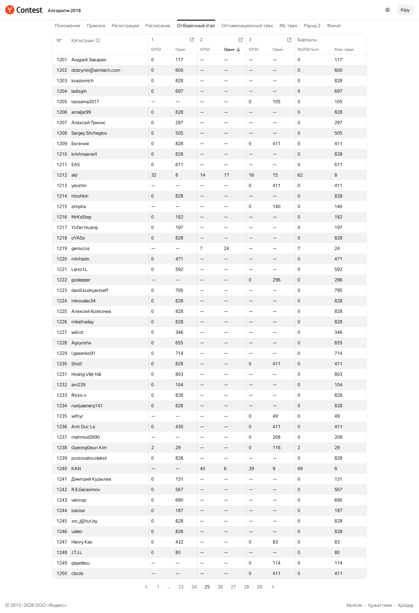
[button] (85, 40)
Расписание (158, 25)
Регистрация (125, 25)
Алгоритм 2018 (64, 10)
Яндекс (56, 605)
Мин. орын (344, 49)
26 (220, 586)
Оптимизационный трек (247, 25)
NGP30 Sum (308, 49)
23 (181, 586)
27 (233, 586)
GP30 (156, 49)
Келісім (354, 605)
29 (259, 586)
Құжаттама (380, 605)
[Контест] (24, 9)
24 (194, 586)
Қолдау (406, 605)
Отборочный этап (196, 25)
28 (246, 586)
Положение (67, 25)
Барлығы (307, 39)
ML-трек (288, 25)
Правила (96, 25)
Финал (334, 25)
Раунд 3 (312, 25)
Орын (180, 49)
